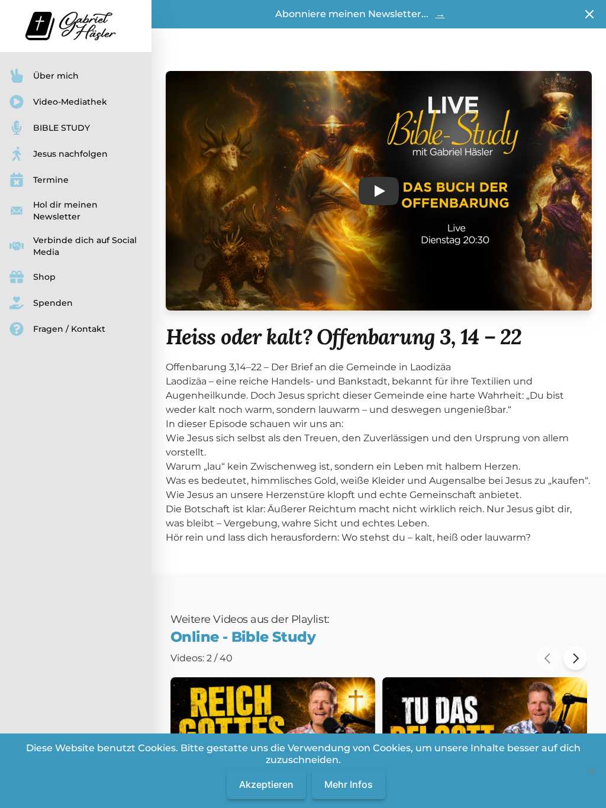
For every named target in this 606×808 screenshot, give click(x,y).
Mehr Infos (348, 784)
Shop (44, 277)
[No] (591, 771)
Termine (51, 179)
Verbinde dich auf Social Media (85, 246)
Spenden (53, 303)
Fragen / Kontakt (69, 329)
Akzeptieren (266, 784)
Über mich (56, 75)
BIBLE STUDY (61, 127)
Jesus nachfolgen (70, 153)
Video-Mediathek (70, 101)
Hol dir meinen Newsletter (65, 210)
